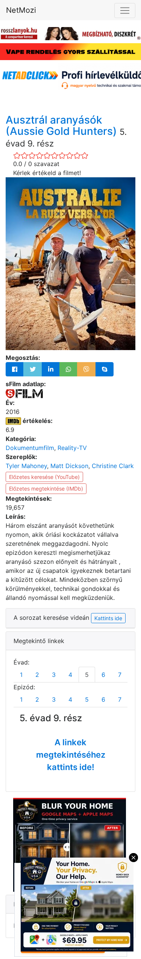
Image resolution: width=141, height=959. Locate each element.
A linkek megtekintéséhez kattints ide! (70, 754)
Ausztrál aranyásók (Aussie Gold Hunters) (63, 125)
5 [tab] (87, 674)
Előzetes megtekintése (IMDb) (46, 488)
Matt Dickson (69, 466)
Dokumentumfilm (30, 448)
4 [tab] (70, 674)
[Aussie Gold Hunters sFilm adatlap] (24, 393)
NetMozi (21, 10)
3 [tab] (54, 674)
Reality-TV (72, 448)
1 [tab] (21, 674)
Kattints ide (108, 618)
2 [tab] (37, 674)
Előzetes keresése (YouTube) (44, 477)
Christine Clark (113, 466)
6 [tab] (103, 674)
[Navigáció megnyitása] (124, 10)
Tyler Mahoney (26, 466)
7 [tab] (119, 674)
